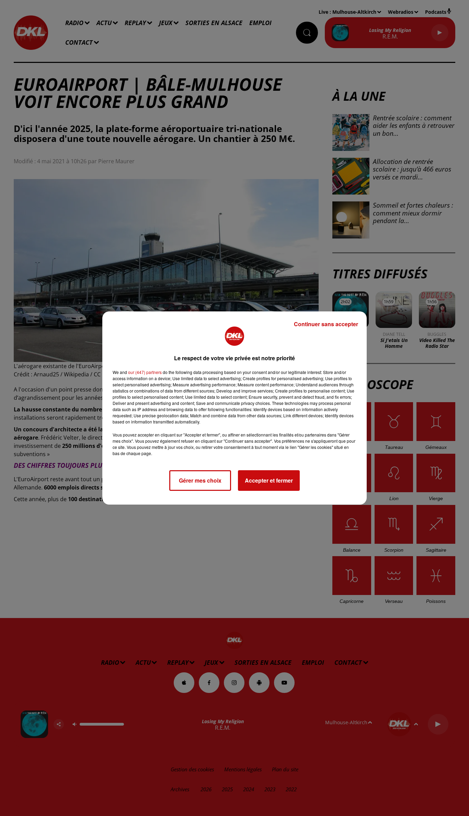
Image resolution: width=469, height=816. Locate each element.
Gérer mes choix (200, 480)
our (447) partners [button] (145, 372)
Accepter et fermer (269, 480)
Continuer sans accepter (326, 324)
